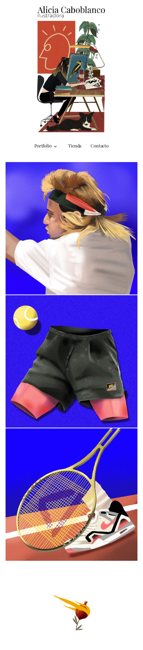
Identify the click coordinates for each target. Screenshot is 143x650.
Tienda (74, 145)
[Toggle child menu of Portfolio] (55, 146)
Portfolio (43, 145)
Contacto (100, 145)
